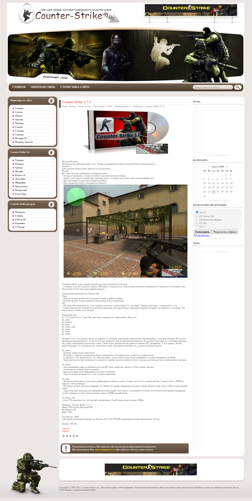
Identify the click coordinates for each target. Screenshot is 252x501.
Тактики (19, 160)
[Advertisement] (217, 130)
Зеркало (65, 431)
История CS (21, 138)
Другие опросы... (202, 235)
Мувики (19, 171)
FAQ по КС (20, 219)
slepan (88, 106)
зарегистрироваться (105, 449)
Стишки (19, 216)
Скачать (65, 428)
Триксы (19, 167)
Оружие (19, 119)
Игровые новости (24, 142)
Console (19, 127)
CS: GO (202, 223)
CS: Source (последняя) (210, 219)
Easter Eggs (20, 194)
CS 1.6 (202, 212)
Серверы (19, 134)
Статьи (18, 112)
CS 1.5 (202, 227)
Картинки (20, 223)
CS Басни (19, 227)
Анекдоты (20, 212)
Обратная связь (43, 87)
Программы (21, 186)
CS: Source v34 (206, 216)
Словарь (19, 131)
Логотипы (20, 179)
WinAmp (19, 123)
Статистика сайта (75, 87)
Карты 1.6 (20, 175)
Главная (19, 87)
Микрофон (20, 182)
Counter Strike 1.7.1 (76, 102)
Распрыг (19, 164)
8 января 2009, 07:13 (155, 106)
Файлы (18, 116)
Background (21, 190)
